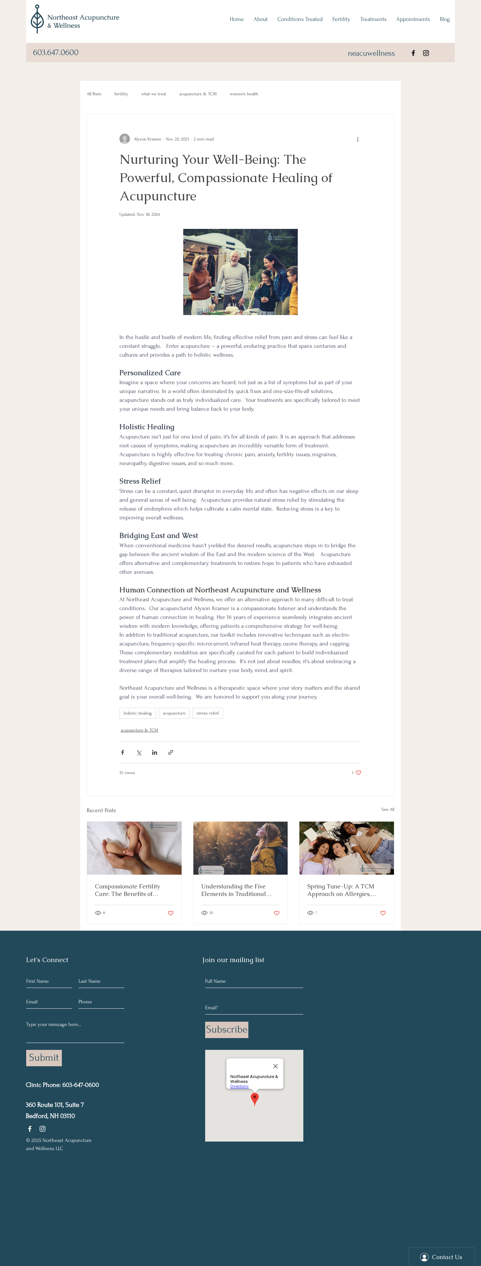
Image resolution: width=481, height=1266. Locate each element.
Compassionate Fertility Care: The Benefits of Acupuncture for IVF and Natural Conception (129, 890)
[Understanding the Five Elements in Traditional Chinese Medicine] (240, 848)
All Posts (94, 93)
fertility (121, 93)
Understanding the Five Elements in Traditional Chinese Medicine (233, 890)
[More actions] (358, 139)
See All (388, 809)
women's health (244, 93)
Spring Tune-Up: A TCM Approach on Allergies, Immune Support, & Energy (344, 890)
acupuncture (174, 713)
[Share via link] (171, 752)
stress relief (208, 713)
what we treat (153, 93)
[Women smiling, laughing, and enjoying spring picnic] (346, 848)
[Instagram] (426, 53)
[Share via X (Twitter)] (138, 752)
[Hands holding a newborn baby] (134, 848)
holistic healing (138, 713)
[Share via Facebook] (122, 752)
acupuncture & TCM (198, 93)
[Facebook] (413, 53)
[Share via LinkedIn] (154, 752)
